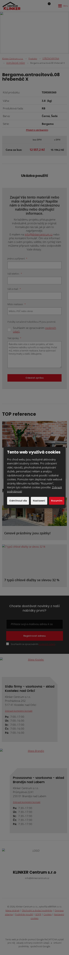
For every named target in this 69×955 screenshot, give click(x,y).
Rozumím (56, 500)
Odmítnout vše (18, 500)
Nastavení (39, 500)
